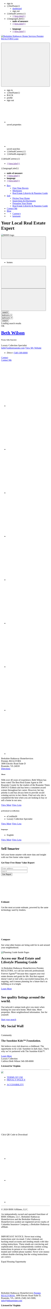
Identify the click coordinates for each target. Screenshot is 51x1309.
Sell (8, 196)
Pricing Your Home (21, 198)
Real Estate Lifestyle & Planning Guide (30, 193)
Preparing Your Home (22, 203)
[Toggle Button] (25, 65)
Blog (9, 211)
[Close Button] (23, 277)
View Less (16, 805)
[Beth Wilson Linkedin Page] (28, 623)
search (5, 321)
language (16, 216)
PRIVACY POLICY (16, 1080)
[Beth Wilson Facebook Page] (28, 406)
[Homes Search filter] (23, 299)
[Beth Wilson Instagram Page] (28, 580)
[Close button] (23, 247)
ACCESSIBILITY (15, 1084)
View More (6, 805)
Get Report (6, 874)
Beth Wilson (13, 332)
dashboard (17, 8)
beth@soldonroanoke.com (13, 348)
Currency (16, 213)
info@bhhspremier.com (11, 1300)
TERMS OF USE (15, 1077)
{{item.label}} (19, 16)
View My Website (33, 348)
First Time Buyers (20, 188)
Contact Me (12, 208)
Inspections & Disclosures (24, 201)
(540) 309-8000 (21, 353)
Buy (9, 185)
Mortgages (17, 190)
